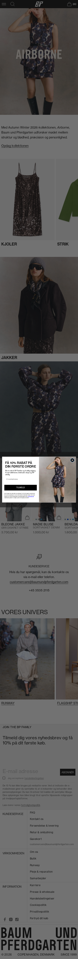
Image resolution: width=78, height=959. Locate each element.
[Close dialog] (72, 460)
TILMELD (20, 487)
